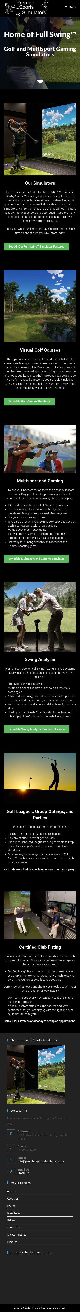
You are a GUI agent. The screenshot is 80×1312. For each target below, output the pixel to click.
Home (11, 1191)
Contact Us (14, 1227)
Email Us (23, 1173)
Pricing (11, 1205)
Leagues (12, 1242)
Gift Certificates (16, 1234)
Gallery (11, 1220)
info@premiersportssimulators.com (41, 1161)
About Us (13, 1198)
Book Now (13, 1213)
